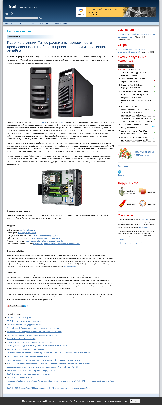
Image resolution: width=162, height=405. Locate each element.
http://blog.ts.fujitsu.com (27, 233)
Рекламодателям (60, 24)
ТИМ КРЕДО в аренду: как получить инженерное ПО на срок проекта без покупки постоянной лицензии (50, 363)
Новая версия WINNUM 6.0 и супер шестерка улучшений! (31, 370)
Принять (134, 401)
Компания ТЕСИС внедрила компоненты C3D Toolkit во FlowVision (34, 332)
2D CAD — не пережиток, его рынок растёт (24, 321)
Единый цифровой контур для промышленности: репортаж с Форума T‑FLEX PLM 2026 (43, 367)
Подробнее (122, 239)
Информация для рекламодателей (130, 243)
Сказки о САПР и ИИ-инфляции (20, 318)
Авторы (32, 24)
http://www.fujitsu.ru (27, 230)
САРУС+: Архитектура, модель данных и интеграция (29, 374)
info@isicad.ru (143, 227)
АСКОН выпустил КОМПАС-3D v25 (21, 377)
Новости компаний (20, 31)
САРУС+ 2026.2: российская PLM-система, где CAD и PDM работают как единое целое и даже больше (49, 388)
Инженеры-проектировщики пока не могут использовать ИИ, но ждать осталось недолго (43, 360)
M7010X (60, 122)
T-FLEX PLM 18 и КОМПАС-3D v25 (21, 339)
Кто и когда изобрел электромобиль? (136, 91)
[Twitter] (25, 305)
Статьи (20, 24)
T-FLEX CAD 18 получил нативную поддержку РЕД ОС (29, 349)
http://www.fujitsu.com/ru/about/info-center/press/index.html (56, 244)
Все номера (123, 166)
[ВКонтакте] (23, 305)
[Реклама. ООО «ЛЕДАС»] (116, 12)
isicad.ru (145, 219)
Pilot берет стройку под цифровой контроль (25, 325)
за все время (134, 69)
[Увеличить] (61, 187)
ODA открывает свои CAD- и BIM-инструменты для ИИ (29, 342)
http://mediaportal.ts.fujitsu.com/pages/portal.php (44, 241)
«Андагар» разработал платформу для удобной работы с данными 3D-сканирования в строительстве (49, 353)
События (44, 24)
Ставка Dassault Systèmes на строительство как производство (33, 328)
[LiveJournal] (28, 305)
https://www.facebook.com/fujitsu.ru (46, 238)
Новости (8, 24)
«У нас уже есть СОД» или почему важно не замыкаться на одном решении (38, 346)
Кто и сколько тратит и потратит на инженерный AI (28, 356)
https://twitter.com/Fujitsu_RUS (46, 235)
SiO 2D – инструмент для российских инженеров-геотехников (32, 335)
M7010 (44, 122)
